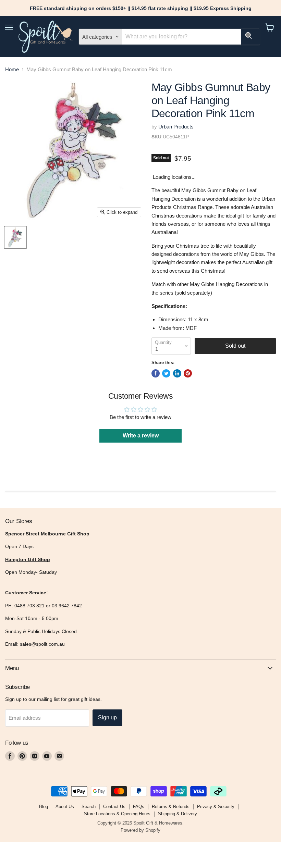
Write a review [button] (141, 435)
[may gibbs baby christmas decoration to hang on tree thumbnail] (15, 237)
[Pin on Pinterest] (188, 373)
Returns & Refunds (171, 806)
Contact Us (114, 806)
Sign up (107, 717)
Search (89, 806)
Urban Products (176, 126)
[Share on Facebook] (155, 373)
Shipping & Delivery (177, 813)
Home (12, 69)
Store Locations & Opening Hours (117, 813)
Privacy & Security (215, 806)
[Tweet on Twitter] (166, 373)
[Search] (250, 37)
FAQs (138, 806)
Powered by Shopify (140, 830)
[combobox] (181, 37)
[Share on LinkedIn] (177, 373)
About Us (65, 806)
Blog (43, 806)
